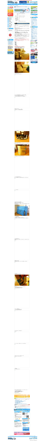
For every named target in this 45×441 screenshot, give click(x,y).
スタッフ (12, 46)
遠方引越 (10, 26)
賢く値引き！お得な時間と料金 (10, 19)
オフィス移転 (10, 24)
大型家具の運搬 (16, 5)
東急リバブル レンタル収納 (34, 63)
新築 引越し (10, 25)
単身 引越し (10, 21)
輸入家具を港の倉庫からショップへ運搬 (18, 400)
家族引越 (10, 23)
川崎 (9, 47)
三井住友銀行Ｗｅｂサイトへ (17, 419)
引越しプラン (14, 5)
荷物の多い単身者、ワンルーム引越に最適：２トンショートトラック (21, 403)
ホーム (8, 5)
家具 (10, 47)
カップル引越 (10, 22)
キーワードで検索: (34, 15)
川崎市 (12, 47)
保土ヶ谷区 (15, 393)
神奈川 (8, 47)
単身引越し (11, 48)
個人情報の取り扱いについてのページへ (21, 420)
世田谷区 (8, 48)
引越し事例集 (11, 5)
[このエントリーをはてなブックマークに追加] (28, 8)
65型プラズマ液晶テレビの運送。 (18, 402)
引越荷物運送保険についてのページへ (29, 418)
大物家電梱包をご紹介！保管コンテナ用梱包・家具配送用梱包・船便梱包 (34, 33)
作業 (8, 46)
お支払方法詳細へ (21, 411)
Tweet (29, 8)
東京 (9, 46)
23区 (10, 46)
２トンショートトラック (18, 393)
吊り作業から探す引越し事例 (33, 18)
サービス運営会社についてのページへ (29, 422)
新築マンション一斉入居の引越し (34, 35)
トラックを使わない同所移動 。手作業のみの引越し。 (19, 401)
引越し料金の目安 (10, 18)
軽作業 (10, 20)
